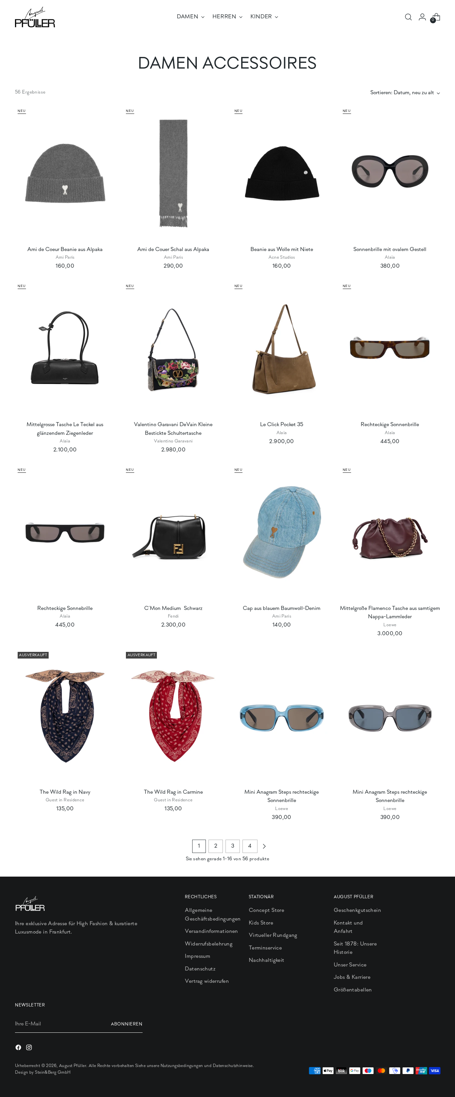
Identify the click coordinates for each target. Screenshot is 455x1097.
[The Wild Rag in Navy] (65, 715)
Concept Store (266, 910)
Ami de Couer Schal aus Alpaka (173, 249)
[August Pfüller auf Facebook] (19, 1049)
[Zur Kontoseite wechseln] (422, 17)
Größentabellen (353, 990)
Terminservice (265, 948)
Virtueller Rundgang (273, 935)
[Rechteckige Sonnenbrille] (390, 348)
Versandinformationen (211, 931)
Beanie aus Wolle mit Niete (281, 249)
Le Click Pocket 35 (281, 424)
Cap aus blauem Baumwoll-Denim (281, 608)
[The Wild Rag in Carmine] (173, 715)
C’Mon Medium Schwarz (173, 608)
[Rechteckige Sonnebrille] (65, 532)
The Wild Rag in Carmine (173, 792)
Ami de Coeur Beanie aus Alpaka (65, 249)
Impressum (197, 956)
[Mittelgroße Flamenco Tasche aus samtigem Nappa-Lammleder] (390, 532)
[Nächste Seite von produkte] (264, 846)
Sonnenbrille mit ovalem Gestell (389, 249)
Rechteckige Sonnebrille (65, 608)
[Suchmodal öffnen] (408, 17)
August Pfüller (72, 1066)
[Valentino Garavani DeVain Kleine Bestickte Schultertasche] (173, 348)
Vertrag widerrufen (207, 981)
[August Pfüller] (35, 17)
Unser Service (350, 965)
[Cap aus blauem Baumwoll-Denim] (282, 532)
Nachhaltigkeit (266, 960)
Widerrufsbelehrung (208, 944)
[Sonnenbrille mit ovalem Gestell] (390, 173)
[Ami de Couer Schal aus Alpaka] (173, 173)
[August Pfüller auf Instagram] (30, 1049)
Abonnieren (127, 1024)
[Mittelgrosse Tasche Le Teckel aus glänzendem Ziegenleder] (65, 348)
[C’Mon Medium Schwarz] (173, 532)
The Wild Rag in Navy (65, 792)
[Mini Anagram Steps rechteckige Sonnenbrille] (282, 715)
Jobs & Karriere (352, 977)
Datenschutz (200, 969)
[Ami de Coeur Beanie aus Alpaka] (65, 173)
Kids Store (261, 923)
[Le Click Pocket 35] (282, 348)
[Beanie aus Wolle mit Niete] (282, 173)
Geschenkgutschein (357, 910)
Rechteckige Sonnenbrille (390, 424)
